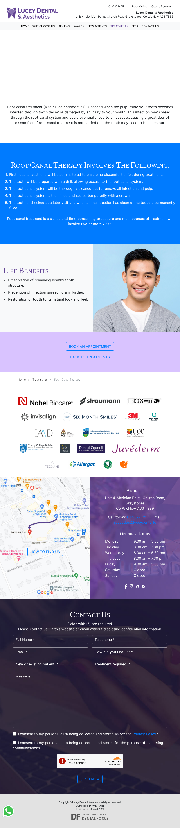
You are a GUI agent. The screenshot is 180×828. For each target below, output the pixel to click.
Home (25, 26)
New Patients (97, 26)
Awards (78, 26)
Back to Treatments (90, 357)
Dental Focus (95, 818)
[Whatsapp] (8, 810)
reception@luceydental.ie (135, 522)
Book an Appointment (90, 346)
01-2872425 (137, 517)
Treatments (119, 26)
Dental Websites (92, 814)
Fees (135, 26)
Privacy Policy (144, 734)
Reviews (64, 26)
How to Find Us (45, 552)
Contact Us (150, 26)
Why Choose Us (43, 26)
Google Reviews (161, 6)
